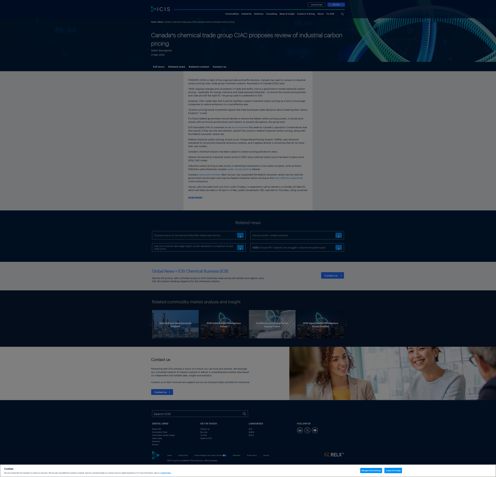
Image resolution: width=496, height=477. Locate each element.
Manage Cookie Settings (371, 470)
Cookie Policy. (165, 473)
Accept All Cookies (393, 470)
